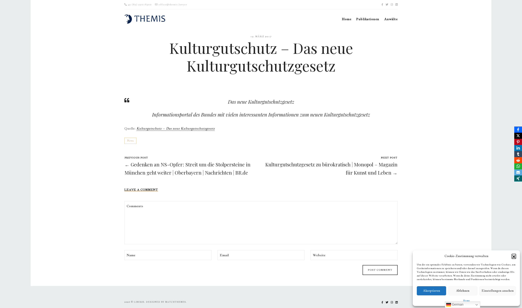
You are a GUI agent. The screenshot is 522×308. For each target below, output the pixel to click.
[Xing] (518, 178)
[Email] (518, 172)
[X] (518, 136)
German (457, 304)
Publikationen (367, 19)
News (130, 140)
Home (466, 300)
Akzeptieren (431, 291)
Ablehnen (462, 291)
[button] (514, 256)
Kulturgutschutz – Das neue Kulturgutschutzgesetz (175, 128)
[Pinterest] (518, 142)
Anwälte (391, 19)
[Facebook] (518, 129)
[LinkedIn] (518, 148)
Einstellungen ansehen (498, 291)
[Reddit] (518, 160)
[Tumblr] (518, 154)
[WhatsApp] (518, 166)
